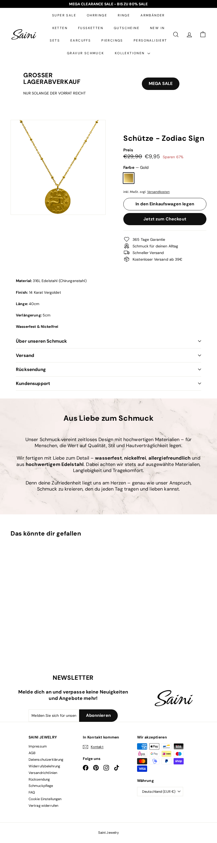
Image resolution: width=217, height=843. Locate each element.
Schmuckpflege (41, 785)
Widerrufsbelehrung (44, 766)
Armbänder (153, 15)
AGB (32, 753)
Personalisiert (150, 40)
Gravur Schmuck (85, 53)
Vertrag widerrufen (43, 805)
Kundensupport (33, 383)
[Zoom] (58, 167)
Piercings (112, 40)
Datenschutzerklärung (46, 759)
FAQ (32, 792)
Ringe (124, 15)
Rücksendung (31, 369)
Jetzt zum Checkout (164, 219)
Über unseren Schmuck (41, 341)
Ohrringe (97, 15)
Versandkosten (158, 192)
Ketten (59, 28)
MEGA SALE (161, 83)
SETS (55, 40)
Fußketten (90, 28)
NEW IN (157, 28)
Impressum (38, 746)
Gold (128, 178)
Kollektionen (130, 53)
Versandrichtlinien (43, 773)
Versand (25, 355)
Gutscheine (126, 28)
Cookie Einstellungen (45, 799)
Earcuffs (80, 40)
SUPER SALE (64, 15)
